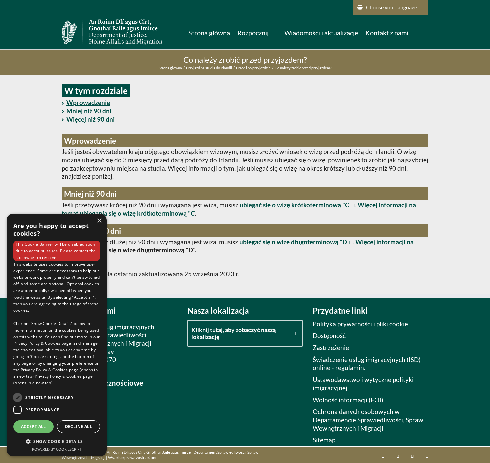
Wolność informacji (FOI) (348, 400)
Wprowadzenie (88, 102)
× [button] (99, 220)
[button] (418, 32)
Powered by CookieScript (57, 449)
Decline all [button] (78, 426)
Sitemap (324, 440)
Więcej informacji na (384, 242)
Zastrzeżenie (331, 347)
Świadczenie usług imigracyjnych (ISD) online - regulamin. (367, 364)
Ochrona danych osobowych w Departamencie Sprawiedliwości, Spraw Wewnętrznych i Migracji (368, 420)
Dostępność (329, 335)
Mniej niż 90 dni (88, 111)
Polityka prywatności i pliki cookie (360, 324)
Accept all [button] (33, 426)
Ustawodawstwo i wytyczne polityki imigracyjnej (363, 384)
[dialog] (57, 335)
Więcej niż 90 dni (90, 119)
